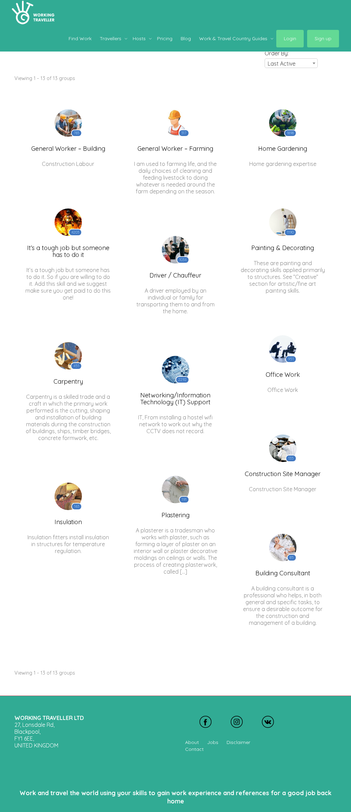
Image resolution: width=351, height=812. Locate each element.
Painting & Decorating (282, 248)
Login (290, 38)
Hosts (140, 38)
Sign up (323, 38)
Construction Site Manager (282, 474)
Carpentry (68, 381)
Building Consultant (282, 573)
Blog (186, 38)
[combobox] (291, 63)
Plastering (175, 515)
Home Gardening (282, 149)
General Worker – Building (68, 149)
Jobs (212, 742)
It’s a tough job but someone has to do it (68, 251)
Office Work (283, 375)
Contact (194, 749)
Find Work (80, 38)
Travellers (111, 38)
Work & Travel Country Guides (234, 38)
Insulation (68, 522)
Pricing (164, 38)
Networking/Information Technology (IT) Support (175, 398)
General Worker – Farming (175, 149)
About (192, 742)
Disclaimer (238, 742)
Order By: (277, 53)
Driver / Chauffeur (175, 275)
